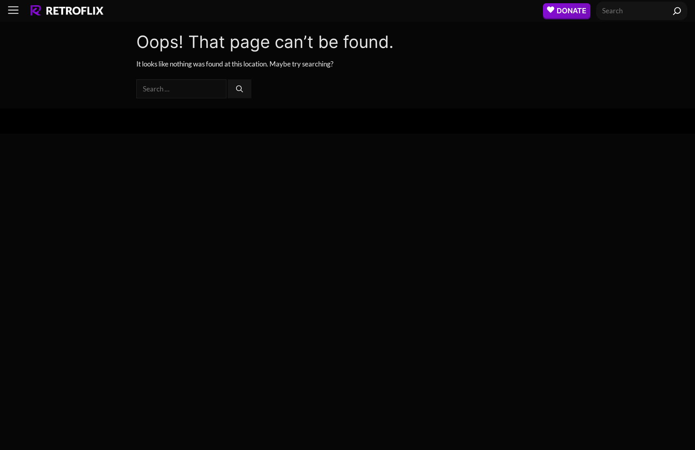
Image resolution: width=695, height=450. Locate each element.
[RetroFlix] (67, 11)
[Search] (677, 11)
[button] (13, 10)
